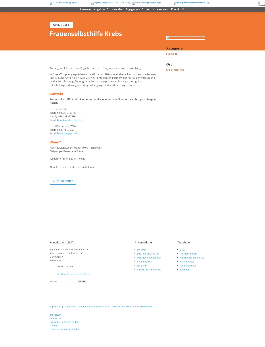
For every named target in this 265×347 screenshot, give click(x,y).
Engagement (133, 9)
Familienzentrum (175, 69)
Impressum (55, 306)
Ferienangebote (188, 265)
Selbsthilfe (171, 53)
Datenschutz (70, 306)
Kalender (117, 9)
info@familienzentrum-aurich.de (74, 274)
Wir (149, 9)
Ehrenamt (142, 265)
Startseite (85, 9)
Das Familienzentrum (148, 253)
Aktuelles (162, 9)
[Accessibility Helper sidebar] (261, 3)
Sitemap (115, 306)
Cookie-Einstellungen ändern (94, 306)
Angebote (99, 9)
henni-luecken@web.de (70, 120)
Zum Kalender (63, 181)
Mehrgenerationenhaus (149, 257)
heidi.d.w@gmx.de (67, 133)
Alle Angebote (187, 261)
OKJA (182, 249)
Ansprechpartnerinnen (149, 269)
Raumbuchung (144, 261)
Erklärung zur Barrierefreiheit (137, 306)
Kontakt (175, 9)
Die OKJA (141, 249)
